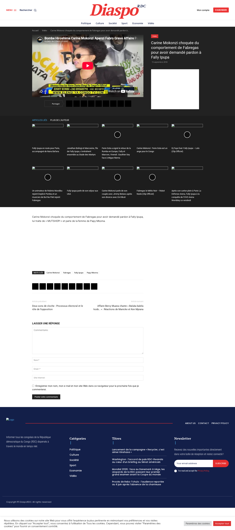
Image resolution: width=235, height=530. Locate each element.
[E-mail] (121, 103)
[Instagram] (197, 502)
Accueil (35, 30)
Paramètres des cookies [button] (198, 523)
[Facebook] (69, 103)
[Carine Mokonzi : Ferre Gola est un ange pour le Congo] (152, 135)
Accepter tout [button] (222, 523)
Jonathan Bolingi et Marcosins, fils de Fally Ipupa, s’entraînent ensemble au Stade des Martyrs (82, 151)
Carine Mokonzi (53, 272)
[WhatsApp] (84, 103)
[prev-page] (196, 120)
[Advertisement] (175, 89)
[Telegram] (113, 103)
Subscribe (220, 463)
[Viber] (91, 103)
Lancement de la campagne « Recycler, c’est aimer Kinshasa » (138, 451)
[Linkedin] (106, 103)
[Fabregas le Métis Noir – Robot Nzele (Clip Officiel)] (152, 177)
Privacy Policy (203, 471)
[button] (29, 10)
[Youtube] (227, 502)
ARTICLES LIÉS (39, 120)
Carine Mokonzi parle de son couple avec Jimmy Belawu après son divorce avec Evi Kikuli (117, 194)
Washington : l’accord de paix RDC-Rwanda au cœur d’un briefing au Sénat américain (137, 461)
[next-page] (201, 120)
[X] (76, 103)
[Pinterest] (98, 103)
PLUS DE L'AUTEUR (59, 120)
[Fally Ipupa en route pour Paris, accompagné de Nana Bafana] (47, 135)
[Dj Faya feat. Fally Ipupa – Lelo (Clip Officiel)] (187, 135)
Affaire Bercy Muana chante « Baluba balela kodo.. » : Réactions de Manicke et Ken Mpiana (118, 308)
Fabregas (67, 272)
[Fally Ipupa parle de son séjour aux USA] (82, 177)
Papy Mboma (92, 272)
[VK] (128, 103)
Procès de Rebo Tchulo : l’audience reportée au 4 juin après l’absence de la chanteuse (138, 483)
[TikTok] (205, 502)
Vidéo (44, 30)
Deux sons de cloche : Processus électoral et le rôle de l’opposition (57, 308)
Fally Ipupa (78, 272)
